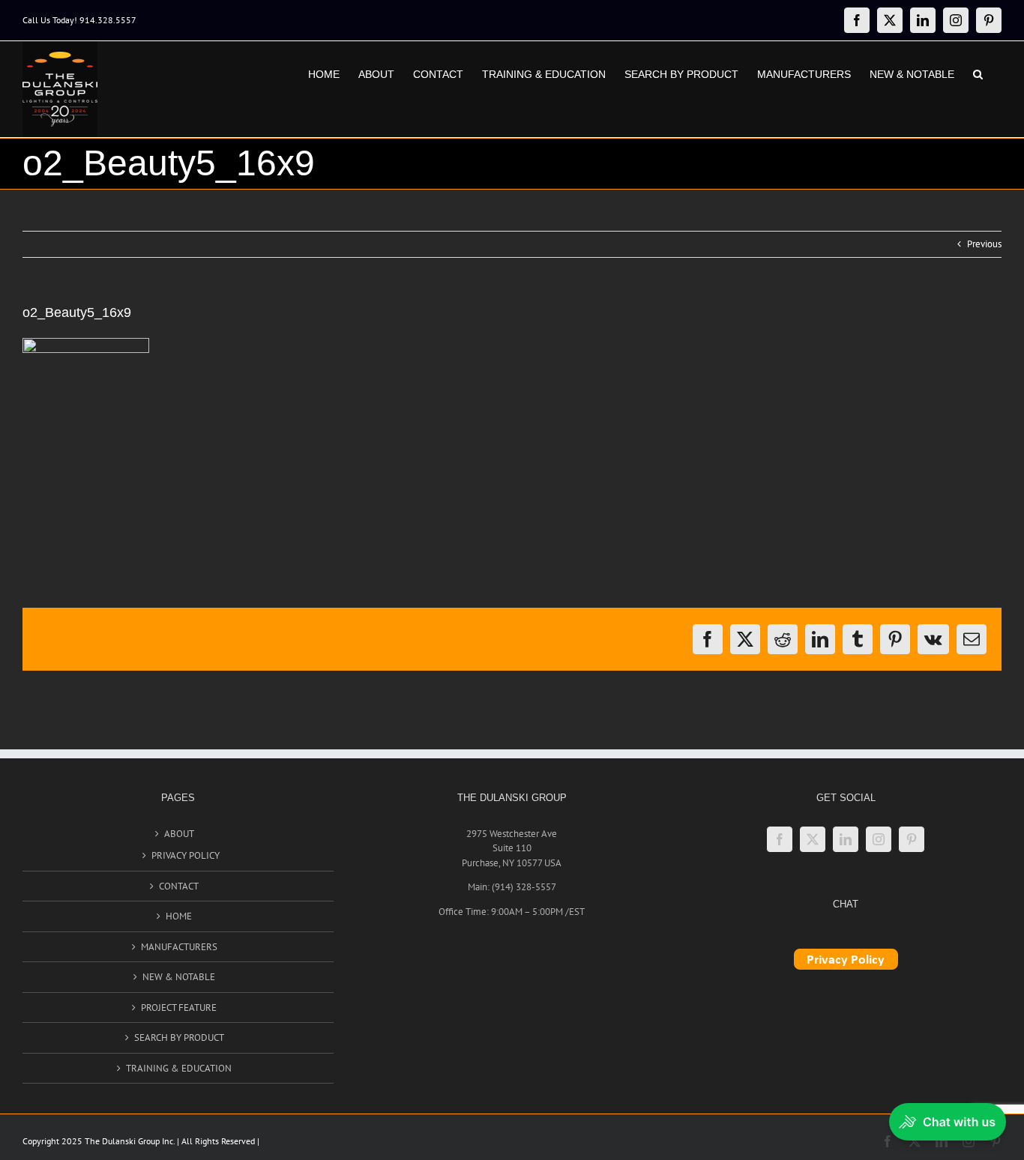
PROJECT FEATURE (179, 1007)
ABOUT (179, 833)
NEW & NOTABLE (178, 976)
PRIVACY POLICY (185, 855)
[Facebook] (779, 839)
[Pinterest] (911, 839)
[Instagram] (878, 839)
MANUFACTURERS (179, 946)
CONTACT (179, 886)
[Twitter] (812, 839)
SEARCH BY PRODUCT (179, 1037)
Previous (984, 244)
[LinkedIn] (845, 839)
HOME (179, 916)
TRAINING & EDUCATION (179, 1068)
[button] (978, 72)
